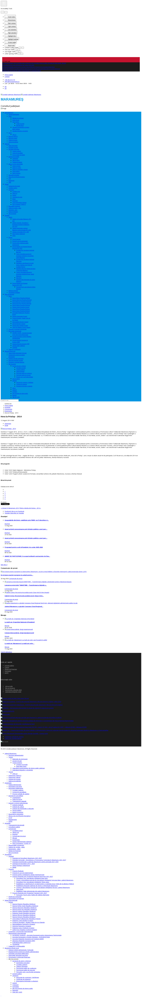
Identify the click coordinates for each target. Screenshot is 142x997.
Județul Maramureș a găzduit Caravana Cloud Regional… (24, 606)
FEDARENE (14, 347)
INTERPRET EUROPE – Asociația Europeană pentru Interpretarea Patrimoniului (22, 334)
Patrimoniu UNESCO (13, 136)
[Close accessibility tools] (5, 12)
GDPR (10, 182)
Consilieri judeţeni (16, 151)
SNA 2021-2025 (16, 397)
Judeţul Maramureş (9, 113)
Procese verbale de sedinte (18, 155)
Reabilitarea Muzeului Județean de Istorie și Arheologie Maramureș (25, 269)
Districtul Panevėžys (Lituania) (18, 324)
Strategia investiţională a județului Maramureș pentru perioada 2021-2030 (21, 229)
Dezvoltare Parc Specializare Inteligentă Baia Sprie (32, 878)
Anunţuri (14, 195)
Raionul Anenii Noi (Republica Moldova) (21, 303)
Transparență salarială (17, 162)
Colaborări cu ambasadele (15, 349)
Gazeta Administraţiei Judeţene (19, 202)
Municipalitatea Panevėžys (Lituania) (20, 322)
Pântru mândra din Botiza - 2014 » (30, 508)
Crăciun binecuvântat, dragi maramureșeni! (19, 633)
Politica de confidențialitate (13, 738)
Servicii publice (16, 171)
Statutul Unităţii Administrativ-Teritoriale (18, 353)
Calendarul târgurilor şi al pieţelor (20, 131)
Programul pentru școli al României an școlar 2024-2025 (18, 65)
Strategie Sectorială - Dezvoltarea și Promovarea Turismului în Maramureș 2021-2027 (20, 224)
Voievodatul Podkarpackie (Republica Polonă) (26, 919)
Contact (7, 76)
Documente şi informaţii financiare (16, 362)
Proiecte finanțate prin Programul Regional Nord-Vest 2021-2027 (22, 247)
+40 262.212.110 (10, 80)
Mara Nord (18, 278)
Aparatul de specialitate (14, 157)
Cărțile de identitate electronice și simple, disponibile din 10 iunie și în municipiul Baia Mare (28, 67)
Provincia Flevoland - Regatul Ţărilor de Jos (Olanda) (28, 922)
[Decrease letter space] (19, 54)
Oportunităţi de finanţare (14, 292)
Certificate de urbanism (21, 384)
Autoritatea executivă (13, 147)
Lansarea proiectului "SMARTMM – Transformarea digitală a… (26, 585)
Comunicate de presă (17, 197)
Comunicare (11, 190)
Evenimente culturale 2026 (13, 690)
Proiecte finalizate (16, 239)
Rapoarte (14, 395)
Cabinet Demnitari (20, 371)
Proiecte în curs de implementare (20, 241)
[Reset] (2, 12)
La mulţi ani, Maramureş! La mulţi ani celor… (19, 643)
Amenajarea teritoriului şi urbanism (24, 386)
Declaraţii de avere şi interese (19, 366)
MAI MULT (4, 565)
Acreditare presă (16, 191)
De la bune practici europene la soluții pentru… (17, 575)
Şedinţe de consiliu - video (15, 208)
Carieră (14, 388)
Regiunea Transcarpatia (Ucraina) (19, 316)
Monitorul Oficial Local (10, 351)
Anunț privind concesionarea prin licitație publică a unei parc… (26, 529)
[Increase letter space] (22, 54)
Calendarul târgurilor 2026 (13, 692)
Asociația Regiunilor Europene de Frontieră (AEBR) (28, 939)
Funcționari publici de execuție (23, 375)
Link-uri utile (9, 686)
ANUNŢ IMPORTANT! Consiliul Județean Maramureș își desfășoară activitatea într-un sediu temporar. (31, 69)
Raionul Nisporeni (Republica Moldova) (21, 302)
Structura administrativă (14, 114)
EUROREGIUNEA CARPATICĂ (18, 346)
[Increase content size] (22, 48)
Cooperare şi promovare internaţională (17, 329)
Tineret (10, 133)
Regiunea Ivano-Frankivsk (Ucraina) (20, 325)
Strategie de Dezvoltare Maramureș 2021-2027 (27, 858)
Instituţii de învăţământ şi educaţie (20, 169)
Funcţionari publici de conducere (24, 373)
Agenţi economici (16, 173)
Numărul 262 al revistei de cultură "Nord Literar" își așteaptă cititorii (21, 70)
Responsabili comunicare (14, 206)
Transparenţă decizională (14, 186)
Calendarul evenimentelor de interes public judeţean (28, 768)
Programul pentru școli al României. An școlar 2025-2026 (24, 547)
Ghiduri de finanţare (13, 212)
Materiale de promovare (18, 118)
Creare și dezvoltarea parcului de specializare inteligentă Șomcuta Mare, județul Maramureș (25, 256)
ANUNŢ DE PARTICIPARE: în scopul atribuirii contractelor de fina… (27, 556)
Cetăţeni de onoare (13, 140)
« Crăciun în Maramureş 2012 (10, 508)
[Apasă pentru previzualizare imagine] (8, 429)
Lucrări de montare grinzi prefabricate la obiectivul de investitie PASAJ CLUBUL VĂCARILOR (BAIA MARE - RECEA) (34, 63)
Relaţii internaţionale (9, 294)
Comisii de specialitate (17, 153)
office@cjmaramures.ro (12, 82)
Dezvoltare (7, 215)
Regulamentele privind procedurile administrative (24, 952)
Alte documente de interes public (20, 393)
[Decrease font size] (16, 50)
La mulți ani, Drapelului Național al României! (20, 622)
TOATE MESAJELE (6, 652)
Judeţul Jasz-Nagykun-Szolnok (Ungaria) (21, 327)
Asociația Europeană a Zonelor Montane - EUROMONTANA (31, 937)
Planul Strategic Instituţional (18, 234)
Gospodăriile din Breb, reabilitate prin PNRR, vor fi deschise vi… (27, 520)
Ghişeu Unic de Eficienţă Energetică (17, 177)
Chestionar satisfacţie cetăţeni (14, 737)
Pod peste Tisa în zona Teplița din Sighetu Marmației (32, 895)
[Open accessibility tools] (4, 3)
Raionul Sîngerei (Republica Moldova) (21, 298)
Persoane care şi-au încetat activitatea (24, 377)
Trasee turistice (15, 122)
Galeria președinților (13, 142)
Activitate (7, 184)
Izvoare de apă (15, 120)
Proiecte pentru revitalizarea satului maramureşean (28, 875)
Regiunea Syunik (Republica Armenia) (20, 307)
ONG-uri (14, 135)
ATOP (10, 179)
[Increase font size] (18, 50)
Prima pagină (9, 75)
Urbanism (14, 381)
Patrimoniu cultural (13, 138)
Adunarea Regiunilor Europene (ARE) (20, 344)
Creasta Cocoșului (20, 124)
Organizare (7, 144)
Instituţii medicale (16, 166)
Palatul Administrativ (13, 146)
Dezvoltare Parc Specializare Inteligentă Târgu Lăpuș (32, 882)
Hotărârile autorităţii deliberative (16, 358)
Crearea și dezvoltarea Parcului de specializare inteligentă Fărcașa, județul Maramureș (25, 274)
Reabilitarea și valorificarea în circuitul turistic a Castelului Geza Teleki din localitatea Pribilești (25, 265)
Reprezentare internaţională (15, 331)
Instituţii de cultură (16, 168)
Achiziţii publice (16, 379)
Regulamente (11, 180)
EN (5, 88)
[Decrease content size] (20, 48)
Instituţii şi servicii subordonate (16, 164)
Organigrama (15, 158)
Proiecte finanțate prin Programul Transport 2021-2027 (19, 284)
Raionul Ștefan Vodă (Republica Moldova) (22, 300)
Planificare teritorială (13, 291)
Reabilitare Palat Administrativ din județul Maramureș (32, 891)
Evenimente (15, 201)
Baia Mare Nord (20, 125)
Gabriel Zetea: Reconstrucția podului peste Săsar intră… (24, 596)
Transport (14, 390)
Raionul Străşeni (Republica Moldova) (21, 311)
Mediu (13, 235)
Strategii (10, 217)
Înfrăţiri (10, 296)
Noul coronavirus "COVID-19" (19, 204)
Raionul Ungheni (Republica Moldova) (21, 305)
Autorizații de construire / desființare (24, 382)
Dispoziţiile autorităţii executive (16, 360)
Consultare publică (13, 188)
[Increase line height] (20, 52)
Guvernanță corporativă (14, 175)
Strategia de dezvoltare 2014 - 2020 (20, 232)
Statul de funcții (16, 160)
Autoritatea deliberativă (14, 149)
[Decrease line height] (17, 52)
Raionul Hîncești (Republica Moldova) (21, 309)
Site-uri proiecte (12, 213)
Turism (10, 116)
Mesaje (14, 199)
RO (6, 87)
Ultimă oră (14, 193)
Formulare (14, 392)
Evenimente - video (13, 210)
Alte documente (12, 364)
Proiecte (10, 237)
